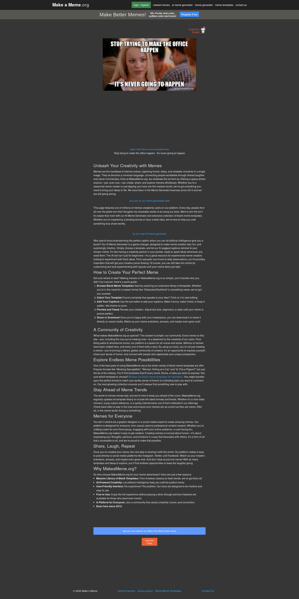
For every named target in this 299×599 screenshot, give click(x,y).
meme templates (224, 5)
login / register (141, 5)
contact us (241, 5)
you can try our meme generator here (149, 200)
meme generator (204, 5)
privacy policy (145, 591)
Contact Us (208, 591)
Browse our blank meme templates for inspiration (156, 376)
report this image (149, 541)
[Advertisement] (64, 85)
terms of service (126, 591)
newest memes (161, 5)
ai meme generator (182, 5)
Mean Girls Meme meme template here (149, 149)
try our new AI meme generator (149, 233)
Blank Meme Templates (168, 591)
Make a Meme (70, 4)
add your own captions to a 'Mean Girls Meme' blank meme (149, 530)
